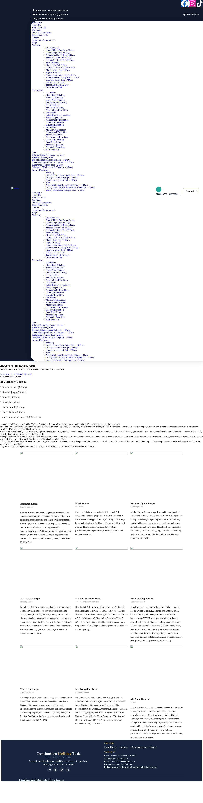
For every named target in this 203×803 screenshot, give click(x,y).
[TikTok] (61, 769)
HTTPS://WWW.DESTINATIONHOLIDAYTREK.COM (130, 767)
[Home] (15, 188)
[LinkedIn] (67, 769)
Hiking (153, 747)
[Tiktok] (199, 3)
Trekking (123, 747)
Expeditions (110, 747)
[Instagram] (192, 3)
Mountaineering (139, 747)
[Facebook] (184, 3)
